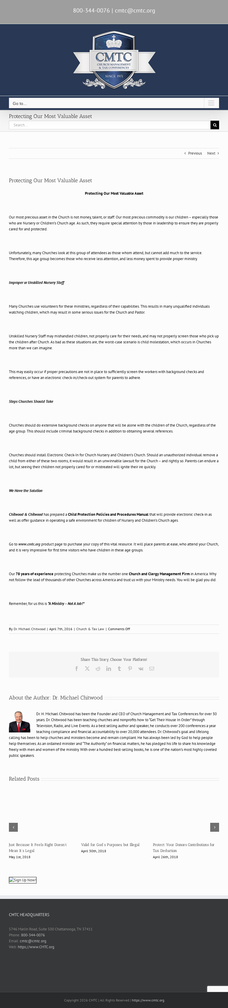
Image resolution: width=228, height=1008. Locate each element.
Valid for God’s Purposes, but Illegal (110, 844)
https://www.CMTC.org (36, 946)
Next (211, 153)
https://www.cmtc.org (148, 1000)
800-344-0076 (33, 935)
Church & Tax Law (90, 629)
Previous (195, 153)
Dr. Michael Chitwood (29, 629)
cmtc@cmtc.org (135, 10)
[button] (13, 827)
